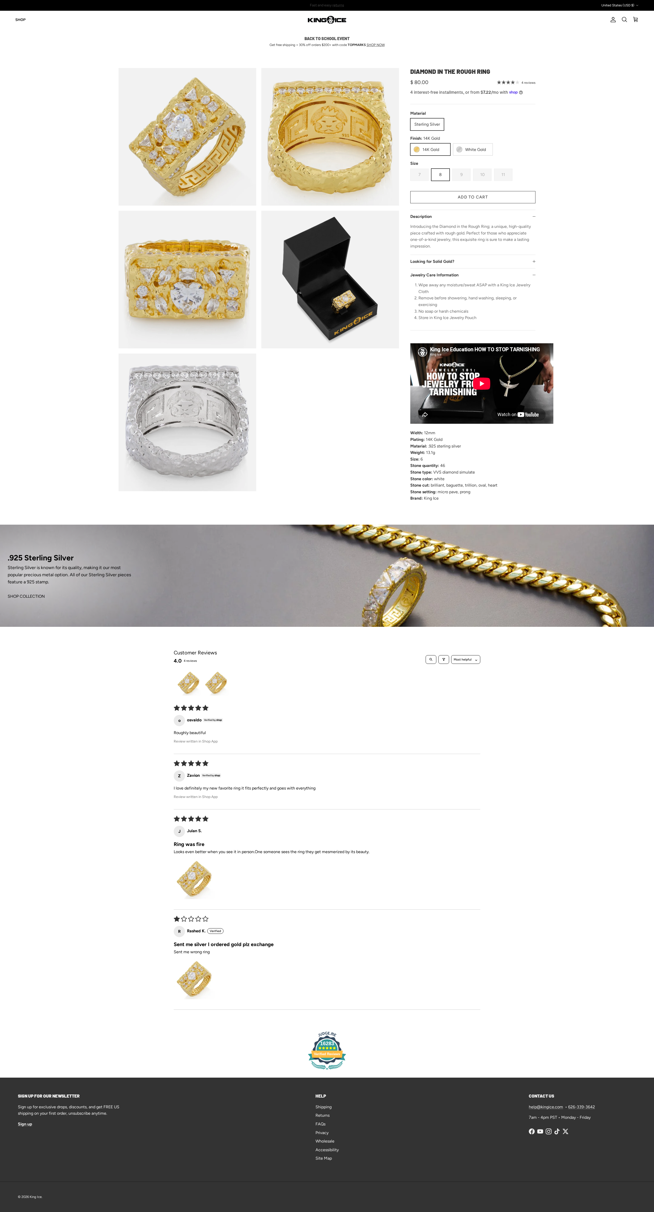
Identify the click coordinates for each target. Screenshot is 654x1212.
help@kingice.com (546, 1106)
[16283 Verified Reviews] (327, 1070)
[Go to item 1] (188, 683)
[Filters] (443, 659)
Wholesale (325, 1141)
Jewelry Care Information (434, 275)
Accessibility (327, 1149)
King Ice (36, 1197)
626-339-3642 (581, 1106)
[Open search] (431, 659)
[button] (194, 878)
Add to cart (473, 197)
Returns (323, 1115)
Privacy (322, 1132)
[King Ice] (327, 20)
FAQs (320, 1124)
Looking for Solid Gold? (432, 261)
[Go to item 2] (216, 683)
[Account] (612, 20)
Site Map (324, 1158)
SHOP (20, 19)
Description (421, 216)
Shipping (324, 1106)
